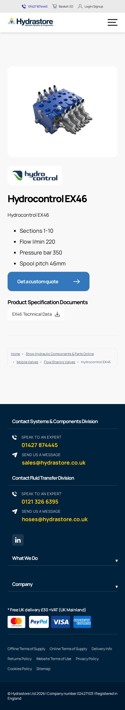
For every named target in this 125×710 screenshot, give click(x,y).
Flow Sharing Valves (59, 362)
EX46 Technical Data (32, 314)
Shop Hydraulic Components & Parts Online (60, 353)
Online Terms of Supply (68, 648)
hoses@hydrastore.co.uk (55, 515)
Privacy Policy (87, 658)
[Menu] (112, 22)
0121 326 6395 (42, 498)
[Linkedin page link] (18, 540)
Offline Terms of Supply (26, 648)
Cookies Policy (20, 668)
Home (15, 353)
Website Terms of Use (53, 658)
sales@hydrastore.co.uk (54, 458)
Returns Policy (20, 658)
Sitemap (43, 668)
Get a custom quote (37, 281)
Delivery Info (102, 648)
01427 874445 (38, 6)
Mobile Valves (27, 362)
